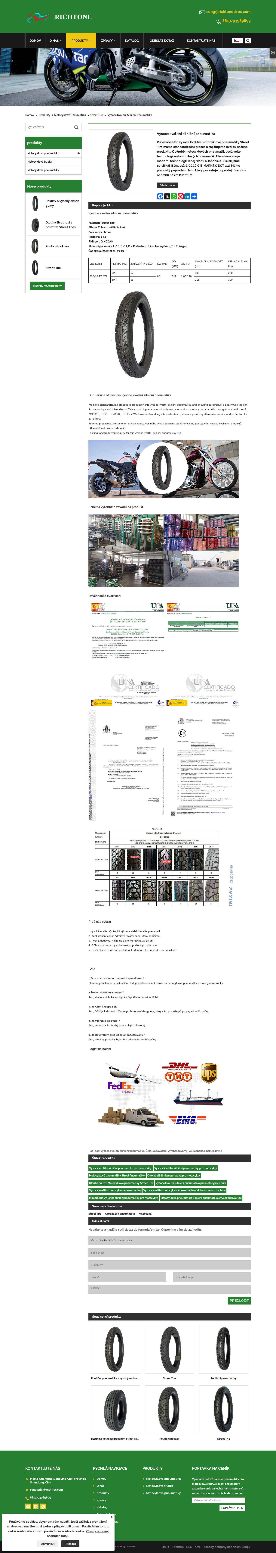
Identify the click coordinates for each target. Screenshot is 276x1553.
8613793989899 (236, 21)
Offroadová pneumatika (120, 1213)
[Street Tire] (170, 1348)
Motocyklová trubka (39, 161)
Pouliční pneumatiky (223, 1378)
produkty (80, 40)
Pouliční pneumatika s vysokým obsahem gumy (117, 1378)
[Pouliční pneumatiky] (224, 1348)
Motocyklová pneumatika (70, 115)
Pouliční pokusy (169, 1438)
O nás (54, 40)
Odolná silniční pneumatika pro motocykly (173, 1175)
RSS (189, 1547)
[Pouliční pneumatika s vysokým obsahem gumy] (115, 1348)
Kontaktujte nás (201, 40)
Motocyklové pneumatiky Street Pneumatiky (117, 1175)
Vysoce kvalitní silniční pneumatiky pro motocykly (185, 1168)
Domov (35, 40)
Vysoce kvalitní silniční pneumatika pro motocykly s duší (191, 1183)
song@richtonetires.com (228, 11)
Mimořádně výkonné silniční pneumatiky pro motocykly (123, 1197)
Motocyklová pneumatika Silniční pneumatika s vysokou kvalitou (201, 1197)
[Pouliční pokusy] (170, 1409)
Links (165, 1547)
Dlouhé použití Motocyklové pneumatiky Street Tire (121, 1183)
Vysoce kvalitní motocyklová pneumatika (115, 1190)
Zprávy (107, 40)
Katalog (132, 40)
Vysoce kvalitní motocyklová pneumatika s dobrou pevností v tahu (184, 1190)
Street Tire (96, 115)
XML (198, 1547)
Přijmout (70, 1543)
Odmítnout (47, 1543)
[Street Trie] (224, 1409)
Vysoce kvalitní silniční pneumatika (130, 115)
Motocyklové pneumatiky (43, 170)
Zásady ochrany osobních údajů (227, 1547)
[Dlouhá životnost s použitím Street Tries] (115, 1409)
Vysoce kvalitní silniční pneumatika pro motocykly (120, 1168)
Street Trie (223, 1438)
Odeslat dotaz (162, 40)
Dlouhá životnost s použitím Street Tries (115, 1438)
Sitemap (178, 1547)
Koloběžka (145, 1213)
